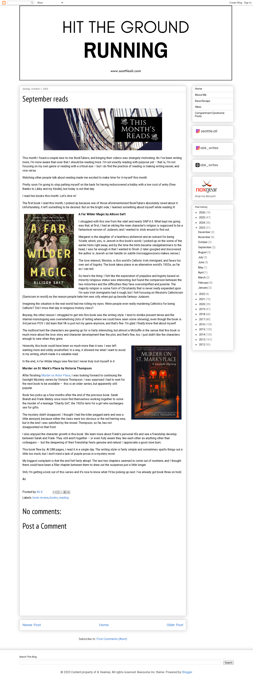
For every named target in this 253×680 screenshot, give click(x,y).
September (205, 247)
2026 (202, 212)
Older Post (175, 625)
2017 (202, 319)
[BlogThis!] (58, 492)
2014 (202, 334)
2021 (202, 299)
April (201, 272)
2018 (202, 314)
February (203, 282)
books (54, 497)
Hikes (198, 106)
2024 (202, 222)
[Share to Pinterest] (68, 492)
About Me (201, 94)
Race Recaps (202, 100)
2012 (202, 344)
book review (40, 497)
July (201, 257)
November (204, 237)
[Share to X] (61, 492)
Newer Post (31, 625)
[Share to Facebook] (65, 492)
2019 (202, 309)
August (202, 252)
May (201, 267)
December (204, 232)
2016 (202, 324)
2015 (202, 329)
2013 (202, 339)
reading (64, 497)
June (201, 262)
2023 (202, 227)
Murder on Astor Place (55, 375)
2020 (202, 304)
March (202, 277)
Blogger (187, 672)
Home (104, 625)
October (203, 242)
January (203, 287)
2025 (202, 217)
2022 (202, 293)
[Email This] (54, 492)
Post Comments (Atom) (111, 639)
